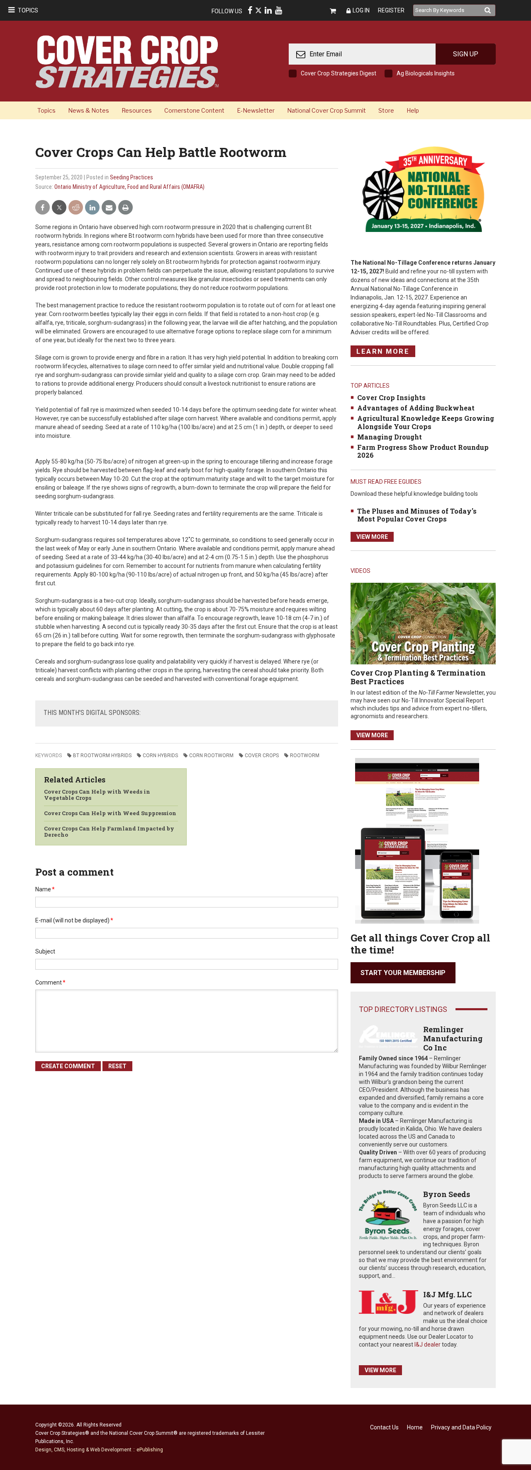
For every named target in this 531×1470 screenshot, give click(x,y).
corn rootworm (211, 755)
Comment (50, 982)
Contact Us (384, 1427)
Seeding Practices (131, 177)
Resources (137, 110)
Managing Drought (389, 436)
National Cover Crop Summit (326, 110)
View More (372, 536)
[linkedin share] (92, 208)
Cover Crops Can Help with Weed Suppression (110, 813)
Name (45, 889)
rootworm (304, 755)
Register (391, 10)
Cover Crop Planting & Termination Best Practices (418, 677)
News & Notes (88, 110)
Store (386, 110)
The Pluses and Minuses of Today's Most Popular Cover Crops (417, 515)
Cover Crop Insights (391, 397)
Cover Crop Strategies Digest (338, 73)
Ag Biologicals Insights (426, 73)
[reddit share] (75, 208)
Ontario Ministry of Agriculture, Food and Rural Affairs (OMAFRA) (129, 186)
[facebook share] (42, 208)
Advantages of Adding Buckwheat (416, 407)
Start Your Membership (403, 973)
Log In (361, 10)
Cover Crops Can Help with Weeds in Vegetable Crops (97, 795)
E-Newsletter (256, 110)
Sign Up (465, 54)
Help (413, 110)
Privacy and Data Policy (461, 1427)
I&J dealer (427, 1344)
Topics (28, 10)
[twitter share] (59, 208)
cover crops (262, 755)
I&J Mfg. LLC (447, 1294)
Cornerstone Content (194, 110)
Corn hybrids (160, 755)
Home (415, 1427)
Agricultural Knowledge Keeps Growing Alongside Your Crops (425, 422)
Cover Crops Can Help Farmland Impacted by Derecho (109, 832)
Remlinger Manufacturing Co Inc (452, 1038)
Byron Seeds (446, 1194)
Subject (45, 951)
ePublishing (149, 1450)
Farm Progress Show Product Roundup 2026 (423, 451)
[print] (125, 208)
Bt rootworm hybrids (102, 755)
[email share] (109, 208)
